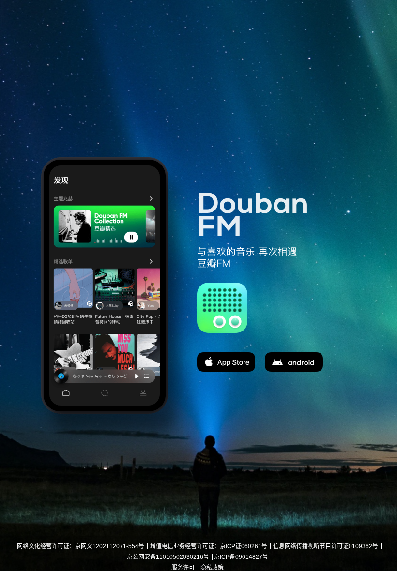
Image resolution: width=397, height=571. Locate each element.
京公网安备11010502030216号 (168, 557)
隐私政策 (212, 568)
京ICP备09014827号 (241, 557)
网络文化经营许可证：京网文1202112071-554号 (80, 546)
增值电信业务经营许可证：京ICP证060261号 (208, 546)
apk (294, 362)
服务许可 (183, 568)
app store (226, 362)
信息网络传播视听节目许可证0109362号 (325, 546)
